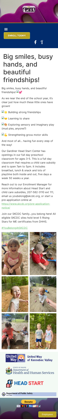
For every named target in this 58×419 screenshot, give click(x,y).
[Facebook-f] (35, 42)
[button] (6, 29)
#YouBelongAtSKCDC (15, 227)
